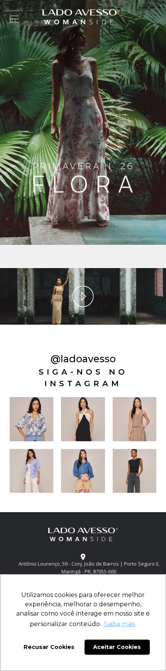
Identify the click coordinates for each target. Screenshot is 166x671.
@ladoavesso (83, 359)
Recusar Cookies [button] (49, 646)
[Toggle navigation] (14, 19)
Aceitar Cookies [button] (117, 646)
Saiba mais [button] (119, 624)
